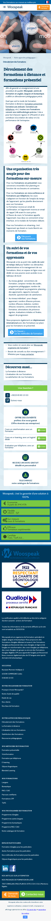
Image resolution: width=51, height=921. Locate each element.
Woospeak (15, 7)
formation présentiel (33, 104)
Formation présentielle (10, 750)
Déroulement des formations (14, 62)
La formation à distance (16, 371)
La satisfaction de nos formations (20, 377)
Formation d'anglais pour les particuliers (17, 847)
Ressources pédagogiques (12, 738)
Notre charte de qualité (10, 694)
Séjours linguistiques (9, 766)
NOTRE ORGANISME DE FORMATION (17, 686)
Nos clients (6, 702)
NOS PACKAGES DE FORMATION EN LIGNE (17, 880)
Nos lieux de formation (10, 706)
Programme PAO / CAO (10, 827)
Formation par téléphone (11, 758)
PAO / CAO (6, 790)
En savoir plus (31, 909)
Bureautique (6, 786)
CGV (33, 884)
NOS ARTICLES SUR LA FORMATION (15, 876)
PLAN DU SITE (25, 884)
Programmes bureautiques (12, 823)
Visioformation (8, 754)
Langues (5, 782)
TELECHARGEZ (25, 480)
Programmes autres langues (12, 819)
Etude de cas (7, 698)
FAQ (17, 884)
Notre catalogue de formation (13, 831)
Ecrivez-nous (16, 400)
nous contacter (27, 354)
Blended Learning (8, 770)
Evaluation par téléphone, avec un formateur (19, 446)
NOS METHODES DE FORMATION (15, 746)
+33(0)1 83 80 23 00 (19, 395)
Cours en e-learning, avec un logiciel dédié (20, 438)
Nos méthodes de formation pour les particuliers (20, 855)
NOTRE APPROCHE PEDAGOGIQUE (16, 718)
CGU (38, 884)
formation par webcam (15, 106)
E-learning (5, 762)
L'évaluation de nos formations (19, 374)
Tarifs (4, 803)
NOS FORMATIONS (10, 778)
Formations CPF (8, 799)
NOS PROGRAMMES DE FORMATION (17, 810)
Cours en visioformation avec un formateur (18, 430)
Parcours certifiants (9, 795)
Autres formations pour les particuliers (16, 851)
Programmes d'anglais (10, 815)
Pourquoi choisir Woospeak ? (13, 690)
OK (25, 917)
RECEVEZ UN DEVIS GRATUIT (26, 463)
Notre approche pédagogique (25, 57)
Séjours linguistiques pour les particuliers (17, 859)
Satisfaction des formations (12, 734)
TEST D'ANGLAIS (8, 884)
